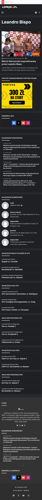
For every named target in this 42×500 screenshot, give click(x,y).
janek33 (13, 230)
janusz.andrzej (15, 212)
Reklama (26, 490)
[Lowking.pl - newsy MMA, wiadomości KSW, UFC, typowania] (10, 7)
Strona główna (17, 490)
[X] (20, 425)
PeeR (12, 203)
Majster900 (14, 221)
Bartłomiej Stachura (8, 58)
